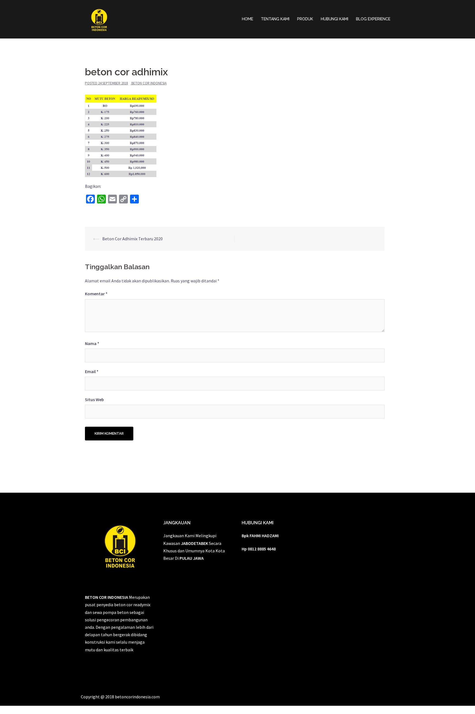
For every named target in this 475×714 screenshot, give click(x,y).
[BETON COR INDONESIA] (99, 18)
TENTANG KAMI (275, 19)
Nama (92, 343)
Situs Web (94, 399)
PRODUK (305, 19)
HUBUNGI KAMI (334, 19)
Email (91, 371)
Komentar (96, 293)
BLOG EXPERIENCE (373, 19)
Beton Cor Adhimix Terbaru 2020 (132, 238)
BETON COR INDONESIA (149, 83)
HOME (247, 19)
